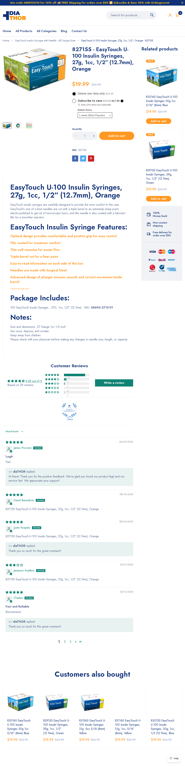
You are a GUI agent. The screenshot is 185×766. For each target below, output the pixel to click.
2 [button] (65, 642)
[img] (14, 442)
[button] (52, 375)
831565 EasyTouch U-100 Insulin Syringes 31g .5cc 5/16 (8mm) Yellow (92, 726)
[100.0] (69, 410)
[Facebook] (75, 158)
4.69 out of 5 (33, 381)
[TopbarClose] (182, 2)
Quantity (77, 129)
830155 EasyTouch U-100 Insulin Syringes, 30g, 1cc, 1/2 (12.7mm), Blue (163, 726)
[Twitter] (83, 158)
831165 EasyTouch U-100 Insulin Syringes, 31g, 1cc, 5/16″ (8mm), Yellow (128, 726)
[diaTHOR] (15, 15)
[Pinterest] (91, 158)
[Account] (170, 15)
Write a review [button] (114, 383)
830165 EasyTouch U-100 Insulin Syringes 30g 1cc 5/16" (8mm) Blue (162, 101)
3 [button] (70, 642)
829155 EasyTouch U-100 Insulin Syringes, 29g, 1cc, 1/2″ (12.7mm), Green (161, 176)
